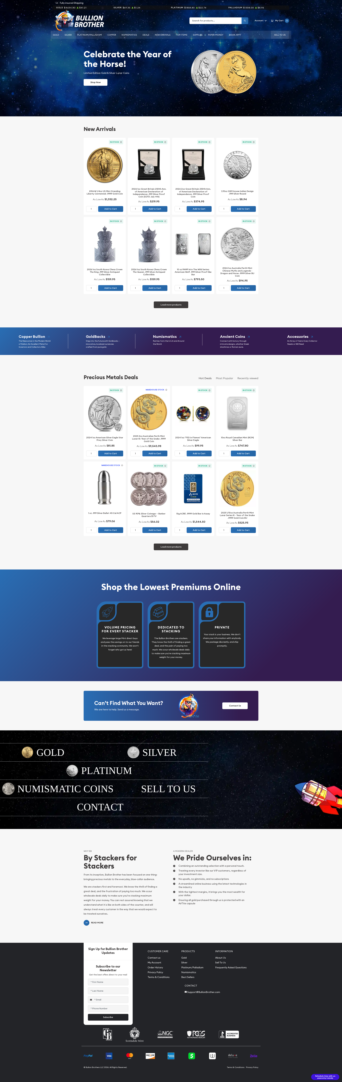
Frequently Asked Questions (231, 967)
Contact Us (235, 705)
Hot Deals (205, 378)
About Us (220, 957)
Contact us (154, 957)
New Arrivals (162, 34)
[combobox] (215, 20)
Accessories (297, 336)
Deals (146, 34)
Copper (111, 34)
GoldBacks (95, 336)
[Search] (245, 20)
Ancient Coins (232, 336)
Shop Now (95, 82)
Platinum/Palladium (89, 34)
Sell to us (280, 34)
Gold (56, 34)
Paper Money (215, 34)
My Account (154, 962)
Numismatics (129, 34)
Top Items (181, 34)
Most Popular (224, 378)
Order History (155, 967)
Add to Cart (110, 208)
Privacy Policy (155, 972)
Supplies (198, 34)
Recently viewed (247, 378)
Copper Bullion (32, 336)
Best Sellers (187, 977)
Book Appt (235, 34)
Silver (68, 34)
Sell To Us (220, 962)
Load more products (171, 304)
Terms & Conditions (159, 977)
